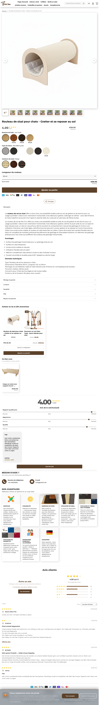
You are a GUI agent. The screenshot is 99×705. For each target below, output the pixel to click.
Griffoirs (43, 2)
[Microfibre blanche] (22, 151)
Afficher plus (6, 640)
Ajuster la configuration (23, 346)
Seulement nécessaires (87, 696)
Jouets (46, 5)
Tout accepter (68, 696)
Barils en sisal (52, 2)
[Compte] (93, 3)
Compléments (55, 5)
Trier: (77, 602)
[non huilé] (5, 138)
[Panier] (97, 3)
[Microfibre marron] (38, 151)
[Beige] (5, 165)
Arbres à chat (34, 2)
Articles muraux (20, 5)
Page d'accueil (23, 2)
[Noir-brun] (22, 165)
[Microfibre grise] (5, 151)
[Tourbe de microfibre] (13, 151)
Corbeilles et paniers (35, 5)
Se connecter (24, 590)
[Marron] (13, 165)
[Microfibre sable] (30, 151)
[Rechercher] (84, 3)
